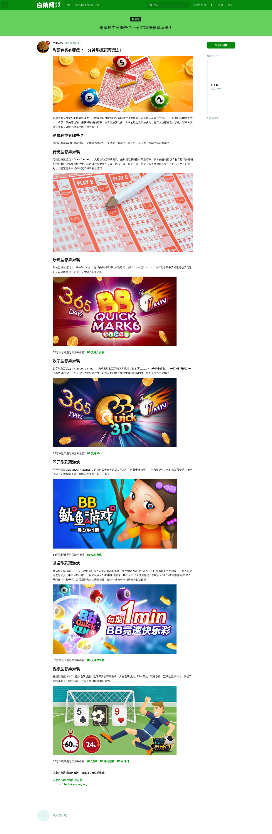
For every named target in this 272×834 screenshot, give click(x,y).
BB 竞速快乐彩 (95, 660)
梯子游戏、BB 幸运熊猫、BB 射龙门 (108, 761)
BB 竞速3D (93, 453)
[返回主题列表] (4, 4)
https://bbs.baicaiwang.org (70, 784)
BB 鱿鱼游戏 (94, 554)
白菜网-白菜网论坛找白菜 (67, 779)
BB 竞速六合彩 (95, 352)
